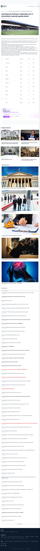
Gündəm (14, 536)
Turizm (17, 537)
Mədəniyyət (32, 536)
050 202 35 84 (4, 543)
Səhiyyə (4, 537)
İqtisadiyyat (27, 536)
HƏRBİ (18, 536)
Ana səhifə (3, 11)
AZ (27, 6)
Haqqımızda (3, 531)
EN (28, 6)
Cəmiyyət (2, 536)
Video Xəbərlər (21, 537)
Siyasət (8, 537)
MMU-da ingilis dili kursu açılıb (7, 159)
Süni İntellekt (13, 537)
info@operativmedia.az (34, 541)
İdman (7, 11)
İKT (23, 536)
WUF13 (26, 537)
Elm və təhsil (10, 536)
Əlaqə (7, 531)
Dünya (6, 536)
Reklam (16, 531)
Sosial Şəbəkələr (11, 531)
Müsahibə (36, 536)
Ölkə (1, 537)
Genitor (20, 113)
